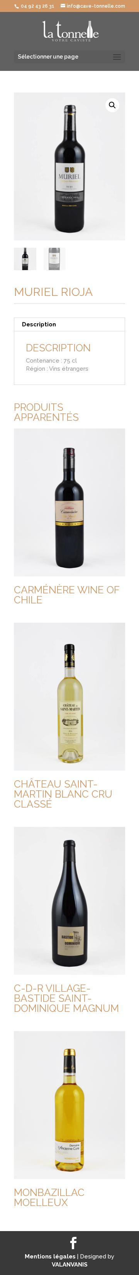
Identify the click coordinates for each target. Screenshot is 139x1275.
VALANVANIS (70, 1264)
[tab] (69, 324)
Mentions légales (51, 1256)
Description (39, 324)
